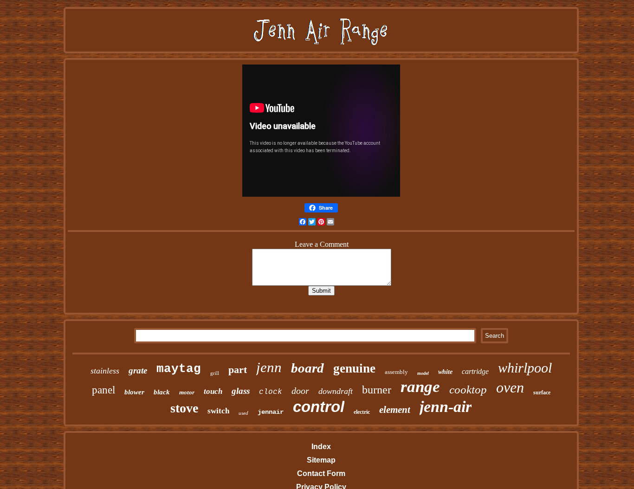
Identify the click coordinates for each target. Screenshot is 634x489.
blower (134, 392)
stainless (105, 370)
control (318, 406)
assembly (396, 371)
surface (541, 392)
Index (321, 446)
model (423, 373)
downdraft (335, 391)
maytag (178, 369)
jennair (271, 412)
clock (270, 392)
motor (186, 392)
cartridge (475, 371)
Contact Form (321, 473)
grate (138, 370)
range (420, 387)
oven (510, 387)
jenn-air (446, 406)
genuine (354, 368)
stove (184, 408)
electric (362, 412)
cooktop (468, 389)
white (445, 371)
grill (214, 373)
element (394, 409)
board (307, 367)
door (300, 391)
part (237, 369)
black (162, 392)
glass (241, 391)
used (243, 413)
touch (213, 391)
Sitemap (321, 460)
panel (103, 390)
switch (218, 410)
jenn (269, 367)
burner (376, 390)
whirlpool (525, 367)
